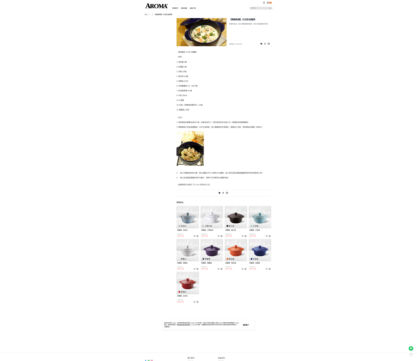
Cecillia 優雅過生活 (201, 185)
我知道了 (246, 325)
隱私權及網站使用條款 (183, 325)
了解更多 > (167, 326)
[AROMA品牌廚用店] (156, 5)
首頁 (145, 14)
